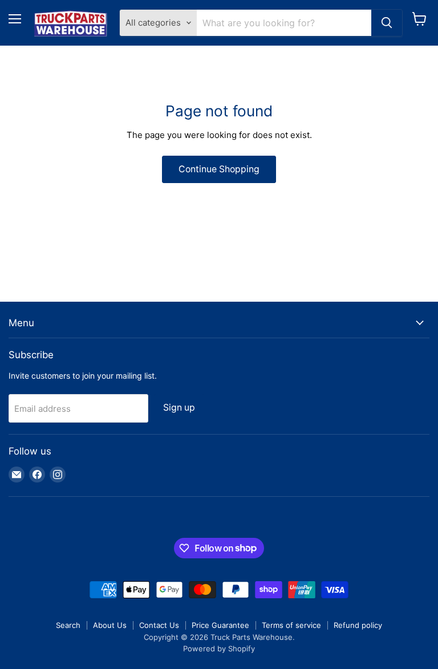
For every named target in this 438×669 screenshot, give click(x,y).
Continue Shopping (219, 169)
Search (68, 625)
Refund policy (358, 625)
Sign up (179, 407)
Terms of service (291, 625)
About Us (110, 625)
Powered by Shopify (219, 648)
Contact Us (159, 625)
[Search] (386, 23)
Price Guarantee (220, 625)
